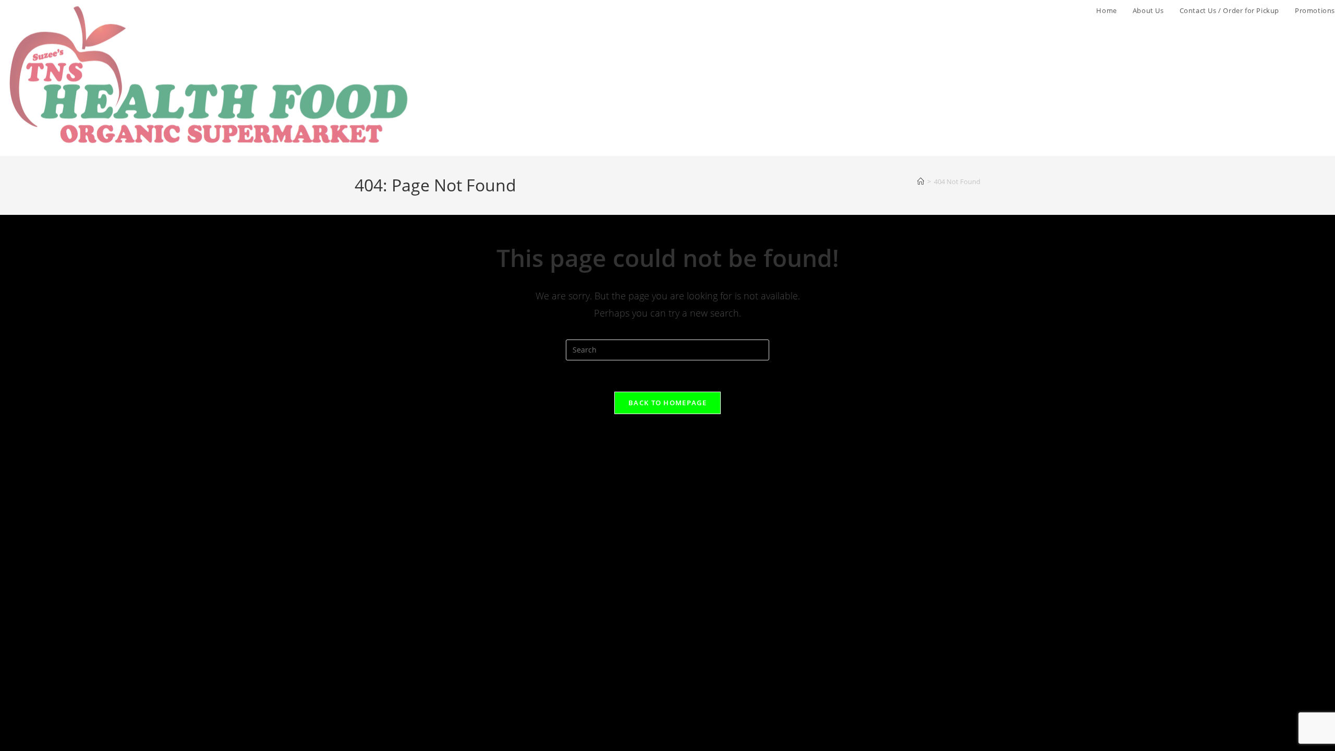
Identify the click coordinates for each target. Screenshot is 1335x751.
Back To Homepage (667, 402)
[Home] (920, 181)
